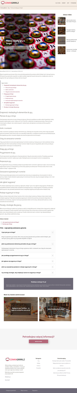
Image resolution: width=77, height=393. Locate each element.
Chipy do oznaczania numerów (12, 92)
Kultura (58, 3)
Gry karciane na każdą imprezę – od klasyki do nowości (71, 50)
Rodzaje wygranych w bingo (11, 105)
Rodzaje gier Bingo (7, 224)
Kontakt (7, 380)
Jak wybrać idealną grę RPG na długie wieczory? (70, 30)
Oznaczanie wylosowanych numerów (13, 100)
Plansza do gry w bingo (10, 87)
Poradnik (73, 3)
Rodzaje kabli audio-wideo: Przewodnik (61, 361)
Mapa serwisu (24, 390)
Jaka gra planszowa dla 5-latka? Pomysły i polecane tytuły (71, 20)
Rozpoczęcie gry (9, 98)
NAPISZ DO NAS (38, 341)
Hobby (64, 3)
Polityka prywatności (11, 390)
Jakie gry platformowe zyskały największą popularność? (71, 40)
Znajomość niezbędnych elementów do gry (15, 85)
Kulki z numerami (9, 90)
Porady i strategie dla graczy (11, 107)
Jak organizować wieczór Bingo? (10, 222)
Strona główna (3, 8)
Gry (68, 3)
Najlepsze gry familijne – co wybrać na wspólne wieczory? (20, 309)
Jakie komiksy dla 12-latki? (56, 309)
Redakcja (8, 377)
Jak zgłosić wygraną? (9, 103)
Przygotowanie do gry (10, 96)
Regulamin (34, 390)
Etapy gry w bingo (8, 94)
